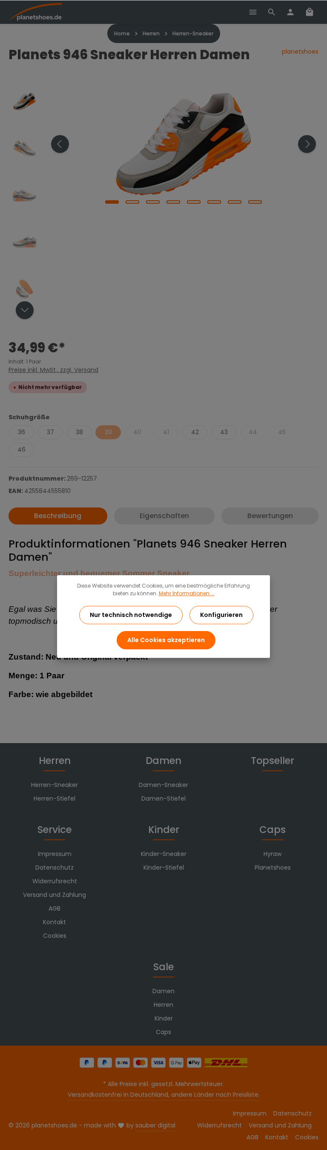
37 (50, 432)
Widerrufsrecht (54, 881)
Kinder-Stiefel (163, 867)
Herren (55, 760)
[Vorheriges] (60, 144)
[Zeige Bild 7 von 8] (234, 202)
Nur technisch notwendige (131, 615)
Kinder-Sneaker (163, 854)
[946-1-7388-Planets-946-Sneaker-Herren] (183, 144)
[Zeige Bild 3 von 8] (153, 202)
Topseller (272, 760)
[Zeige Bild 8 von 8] (255, 202)
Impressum (55, 854)
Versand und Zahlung (54, 895)
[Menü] (252, 11)
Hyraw (272, 854)
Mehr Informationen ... (187, 593)
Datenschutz (54, 867)
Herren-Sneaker (54, 785)
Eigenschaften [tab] (164, 516)
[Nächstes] (307, 144)
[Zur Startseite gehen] (35, 12)
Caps (272, 829)
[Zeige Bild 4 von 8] (173, 202)
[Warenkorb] (309, 11)
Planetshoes (273, 867)
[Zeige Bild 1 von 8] (112, 202)
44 (253, 432)
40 (137, 432)
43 (224, 432)
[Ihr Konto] (290, 11)
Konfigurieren (221, 615)
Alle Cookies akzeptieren (166, 640)
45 (282, 432)
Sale (163, 967)
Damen (163, 760)
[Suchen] (271, 11)
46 (21, 449)
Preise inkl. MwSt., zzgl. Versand (53, 370)
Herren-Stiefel (54, 798)
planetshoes (300, 51)
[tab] (58, 516)
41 (166, 432)
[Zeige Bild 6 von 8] (214, 202)
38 (79, 432)
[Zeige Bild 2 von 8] (132, 202)
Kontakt (54, 922)
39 (108, 432)
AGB (54, 908)
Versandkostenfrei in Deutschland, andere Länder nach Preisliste (163, 1094)
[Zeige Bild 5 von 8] (194, 202)
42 (195, 432)
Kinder (163, 829)
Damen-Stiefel (163, 798)
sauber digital (155, 1125)
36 (21, 432)
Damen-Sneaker (163, 785)
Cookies (54, 935)
